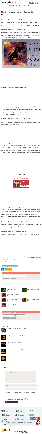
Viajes (17, 418)
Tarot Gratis (4, 423)
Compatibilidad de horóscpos (5, 420)
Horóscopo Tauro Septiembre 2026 (15, 335)
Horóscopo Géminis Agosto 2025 (13, 295)
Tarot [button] (17, 5)
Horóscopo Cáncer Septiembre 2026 (15, 357)
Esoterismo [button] (25, 5)
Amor (17, 416)
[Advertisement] (21, 77)
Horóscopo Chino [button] (22, 7)
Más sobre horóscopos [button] (7, 5)
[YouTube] (37, 3)
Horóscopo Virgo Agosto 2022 (12, 305)
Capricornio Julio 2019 (8, 261)
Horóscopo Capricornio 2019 (9, 259)
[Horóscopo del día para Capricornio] (32, 257)
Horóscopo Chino (5, 421)
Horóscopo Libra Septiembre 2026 (15, 349)
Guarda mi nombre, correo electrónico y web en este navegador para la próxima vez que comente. (19, 398)
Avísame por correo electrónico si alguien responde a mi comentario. (20, 393)
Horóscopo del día (5, 414)
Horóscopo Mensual (17, 430)
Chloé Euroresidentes (7, 14)
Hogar (17, 412)
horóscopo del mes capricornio (9, 266)
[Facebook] (30, 3)
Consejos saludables (20, 419)
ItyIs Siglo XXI (15, 431)
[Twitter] (35, 3)
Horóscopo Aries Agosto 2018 (12, 290)
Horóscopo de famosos (6, 415)
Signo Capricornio (7, 256)
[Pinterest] (33, 3)
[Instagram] (32, 3)
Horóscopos (4, 412)
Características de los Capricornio (10, 257)
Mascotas (18, 414)
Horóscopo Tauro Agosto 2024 (12, 300)
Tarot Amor (4, 424)
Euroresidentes (22, 431)
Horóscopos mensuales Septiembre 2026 (16, 328)
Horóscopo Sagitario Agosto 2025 (33, 300)
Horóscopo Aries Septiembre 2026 (15, 342)
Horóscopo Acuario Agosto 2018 (33, 290)
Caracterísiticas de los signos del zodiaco (6, 417)
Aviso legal (27, 432)
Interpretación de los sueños (9, 7)
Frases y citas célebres (20, 415)
